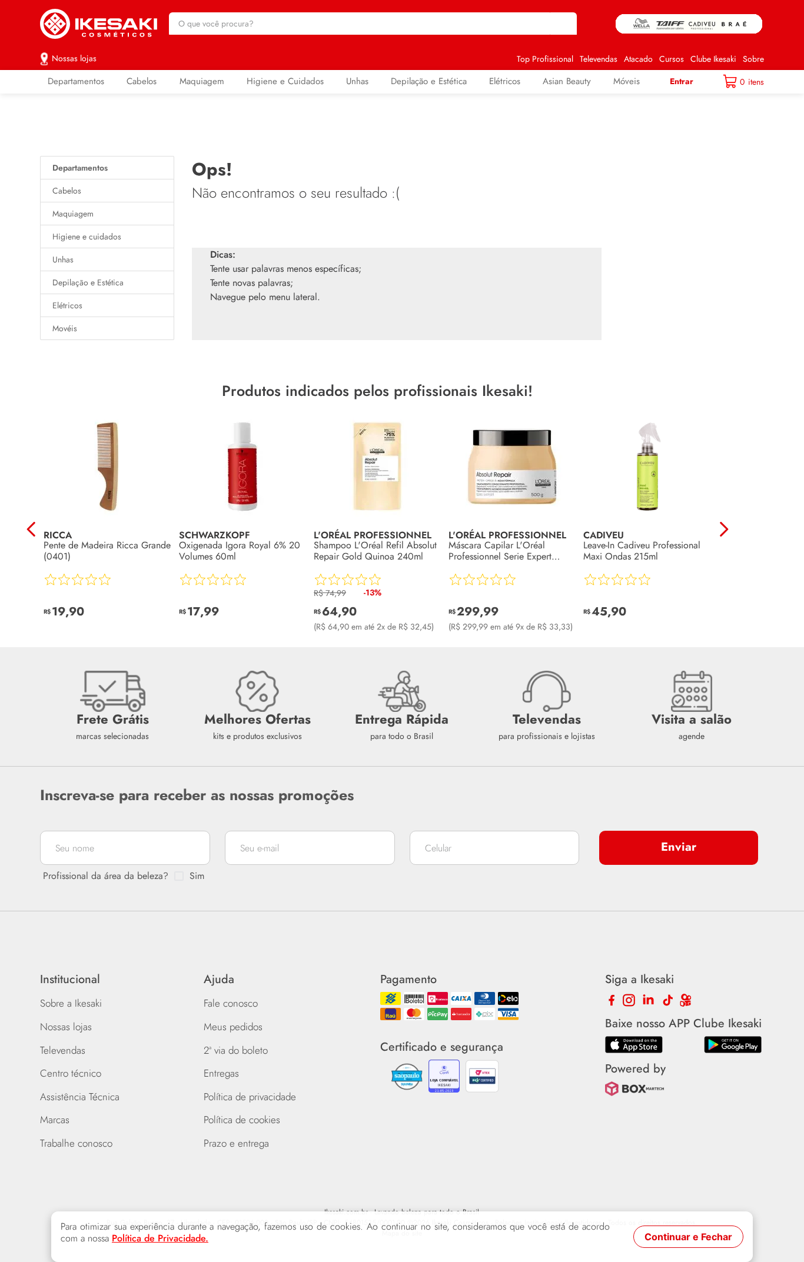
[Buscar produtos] (562, 23)
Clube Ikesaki (713, 59)
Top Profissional (545, 59)
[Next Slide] (723, 529)
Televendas (598, 59)
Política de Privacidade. (160, 1238)
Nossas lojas (74, 58)
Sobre (753, 59)
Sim (197, 876)
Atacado (638, 59)
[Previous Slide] (31, 529)
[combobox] (373, 23)
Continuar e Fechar (688, 1237)
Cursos (671, 59)
